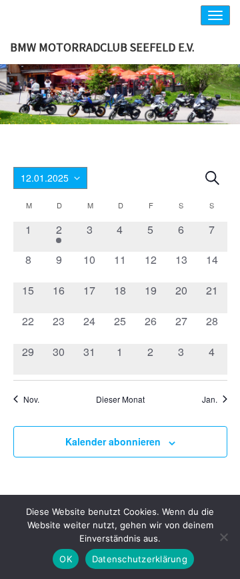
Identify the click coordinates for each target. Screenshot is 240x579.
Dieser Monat (120, 399)
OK (65, 559)
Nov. (31, 399)
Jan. (209, 399)
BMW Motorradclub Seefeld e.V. (102, 47)
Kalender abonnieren (113, 441)
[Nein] (223, 537)
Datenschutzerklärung (139, 559)
